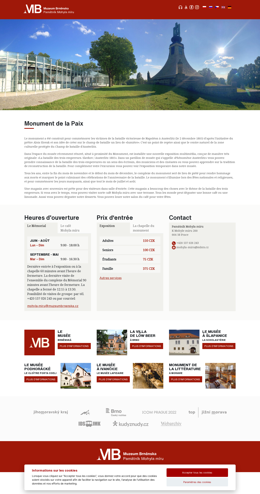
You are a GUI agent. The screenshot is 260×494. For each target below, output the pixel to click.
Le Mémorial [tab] (36, 226)
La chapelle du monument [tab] (143, 228)
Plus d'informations (74, 346)
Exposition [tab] (107, 226)
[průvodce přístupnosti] (186, 7)
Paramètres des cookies (197, 482)
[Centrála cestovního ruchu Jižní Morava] (207, 412)
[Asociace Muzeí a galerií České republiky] (85, 412)
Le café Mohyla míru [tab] (70, 228)
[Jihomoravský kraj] (50, 412)
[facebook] (192, 7)
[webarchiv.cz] (171, 423)
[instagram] (197, 7)
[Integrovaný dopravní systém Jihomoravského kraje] (89, 423)
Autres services (111, 278)
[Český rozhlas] (116, 412)
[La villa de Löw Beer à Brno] (112, 342)
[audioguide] (181, 7)
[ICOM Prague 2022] (159, 412)
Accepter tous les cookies (197, 472)
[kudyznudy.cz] (130, 423)
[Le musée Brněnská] (39, 342)
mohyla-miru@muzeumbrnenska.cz (52, 306)
